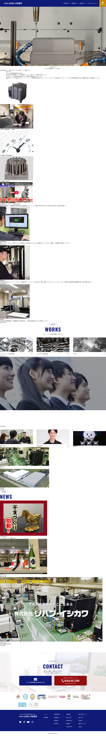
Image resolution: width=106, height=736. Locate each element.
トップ (45, 714)
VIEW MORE (3, 244)
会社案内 (80, 720)
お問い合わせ (103, 4)
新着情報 (46, 717)
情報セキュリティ (82, 723)
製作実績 (56, 723)
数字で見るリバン (82, 714)
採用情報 (68, 714)
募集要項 (68, 723)
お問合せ (80, 726)
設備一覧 (80, 717)
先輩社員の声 (69, 720)
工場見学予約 (69, 726)
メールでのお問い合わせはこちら (35, 682)
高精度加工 (56, 717)
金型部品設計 (57, 714)
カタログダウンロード (92, 3)
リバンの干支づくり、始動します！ (15, 70)
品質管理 (56, 720)
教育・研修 (68, 717)
